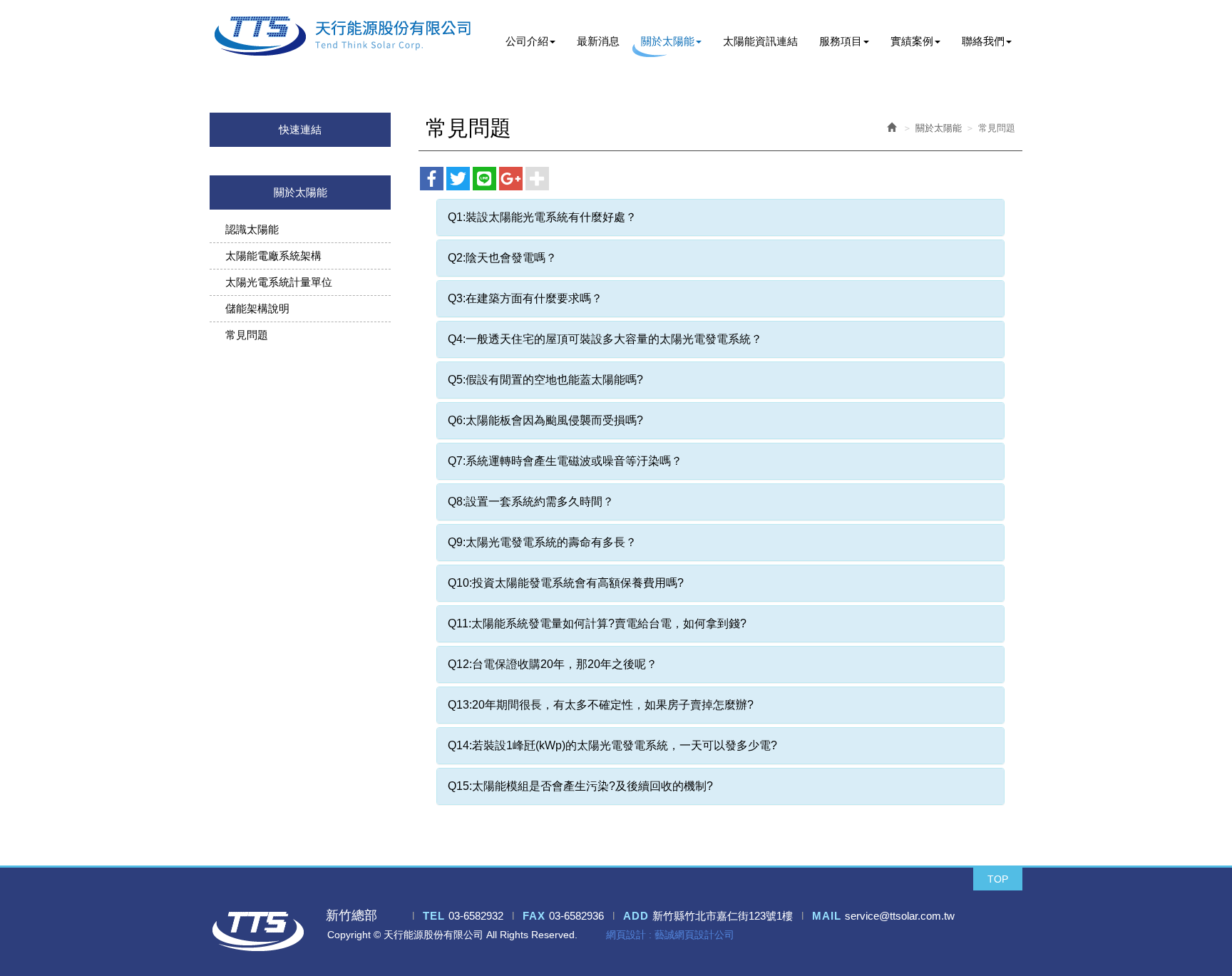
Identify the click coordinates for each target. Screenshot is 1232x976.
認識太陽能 (252, 229)
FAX (534, 916)
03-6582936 (576, 916)
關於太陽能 (938, 128)
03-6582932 (475, 916)
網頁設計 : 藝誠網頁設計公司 (670, 934)
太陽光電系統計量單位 (278, 282)
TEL (434, 916)
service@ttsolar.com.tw (900, 916)
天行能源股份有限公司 (343, 36)
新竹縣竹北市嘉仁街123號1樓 (722, 916)
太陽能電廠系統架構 (273, 256)
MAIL (826, 916)
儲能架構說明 (257, 308)
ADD (636, 916)
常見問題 (246, 335)
